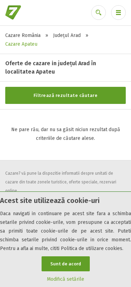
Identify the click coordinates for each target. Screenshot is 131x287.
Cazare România (23, 35)
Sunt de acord (65, 263)
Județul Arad (67, 35)
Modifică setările (65, 279)
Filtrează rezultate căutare (66, 95)
